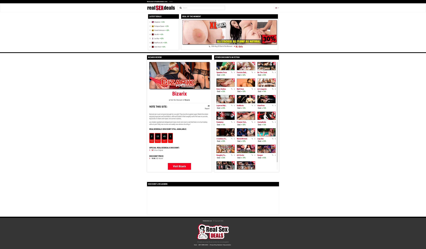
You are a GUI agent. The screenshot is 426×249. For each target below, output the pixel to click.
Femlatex (219, 122)
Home (171, 1)
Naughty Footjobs (221, 155)
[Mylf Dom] (246, 83)
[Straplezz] (246, 165)
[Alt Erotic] (246, 149)
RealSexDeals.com (207, 221)
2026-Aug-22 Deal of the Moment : (226, 46)
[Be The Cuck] (266, 66)
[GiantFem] (266, 99)
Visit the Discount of (180, 100)
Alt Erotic (240, 155)
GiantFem (261, 105)
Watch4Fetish (242, 139)
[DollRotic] (246, 99)
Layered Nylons (221, 105)
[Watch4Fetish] (246, 132)
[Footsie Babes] (246, 66)
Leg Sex (260, 139)
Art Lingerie (262, 89)
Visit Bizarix (179, 166)
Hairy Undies (221, 89)
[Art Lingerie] (266, 83)
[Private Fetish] (246, 116)
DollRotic (240, 105)
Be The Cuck (262, 72)
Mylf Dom (240, 89)
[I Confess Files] (225, 132)
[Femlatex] (225, 116)
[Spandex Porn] (225, 66)
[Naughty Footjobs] (225, 149)
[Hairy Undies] (225, 83)
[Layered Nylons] (225, 99)
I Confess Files (221, 139)
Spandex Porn (221, 72)
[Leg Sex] (266, 132)
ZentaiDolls (261, 122)
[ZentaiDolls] (266, 116)
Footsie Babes (242, 72)
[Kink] (225, 165)
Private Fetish (242, 122)
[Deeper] (266, 149)
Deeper (260, 155)
